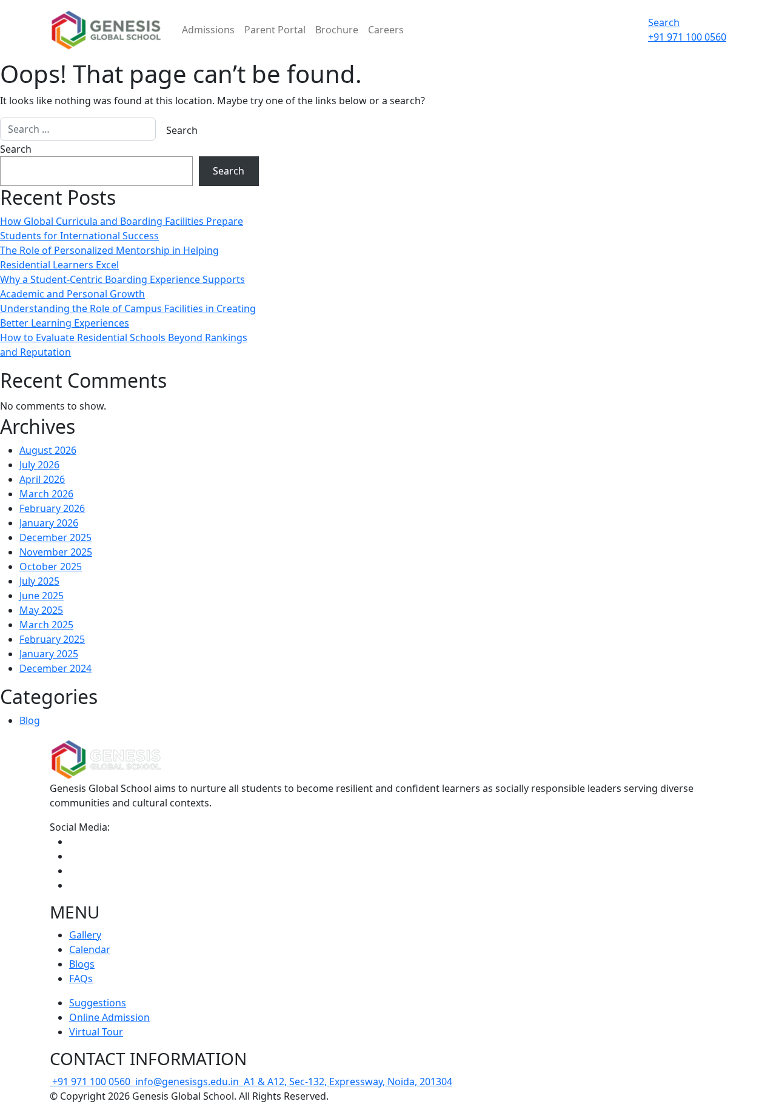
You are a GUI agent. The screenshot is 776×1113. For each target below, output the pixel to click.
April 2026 (42, 479)
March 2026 (46, 493)
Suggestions (97, 1002)
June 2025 (41, 595)
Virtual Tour (96, 1031)
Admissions (208, 29)
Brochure (336, 29)
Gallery (85, 935)
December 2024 (55, 668)
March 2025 (46, 624)
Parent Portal (275, 29)
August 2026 (47, 450)
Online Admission (109, 1017)
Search (664, 22)
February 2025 (52, 639)
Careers (386, 29)
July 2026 (39, 464)
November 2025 (55, 552)
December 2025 (55, 537)
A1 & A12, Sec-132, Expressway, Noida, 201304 (346, 1081)
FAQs (81, 978)
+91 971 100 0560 (92, 1081)
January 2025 (48, 653)
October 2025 (50, 566)
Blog (29, 720)
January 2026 (48, 523)
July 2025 (39, 581)
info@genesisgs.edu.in (187, 1081)
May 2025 (41, 610)
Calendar (89, 949)
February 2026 (52, 508)
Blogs (82, 964)
